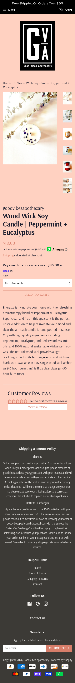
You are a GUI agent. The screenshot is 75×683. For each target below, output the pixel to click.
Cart (68, 9)
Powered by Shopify (61, 660)
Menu (11, 9)
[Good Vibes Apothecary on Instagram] (46, 604)
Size (5, 276)
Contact (37, 584)
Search (37, 568)
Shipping (8, 255)
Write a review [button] (37, 407)
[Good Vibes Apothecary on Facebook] (29, 604)
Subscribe (59, 648)
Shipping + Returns (38, 578)
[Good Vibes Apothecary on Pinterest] (38, 604)
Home (7, 83)
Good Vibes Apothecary (37, 660)
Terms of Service (38, 573)
